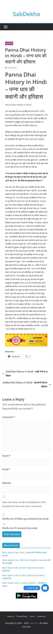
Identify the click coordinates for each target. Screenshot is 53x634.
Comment (8, 417)
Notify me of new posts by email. (20, 528)
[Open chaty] (45, 588)
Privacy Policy (22, 616)
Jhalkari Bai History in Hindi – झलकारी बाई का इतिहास (25, 384)
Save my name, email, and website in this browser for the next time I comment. (24, 504)
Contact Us (41, 616)
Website (6, 483)
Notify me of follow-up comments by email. (25, 518)
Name (6, 455)
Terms (32, 616)
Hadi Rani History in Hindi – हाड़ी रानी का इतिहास (26, 373)
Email (6, 469)
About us (10, 616)
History (9, 43)
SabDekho (26, 14)
